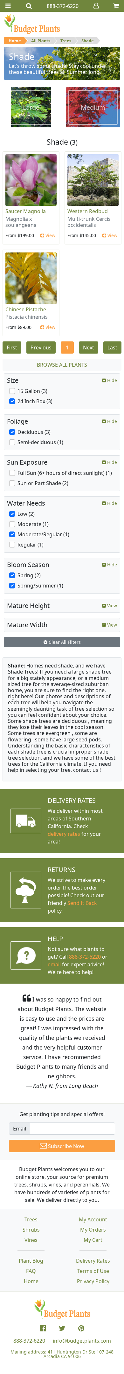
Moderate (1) (33, 524)
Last (112, 347)
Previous (41, 347)
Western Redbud (87, 211)
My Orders (93, 1229)
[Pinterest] (81, 1328)
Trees (65, 41)
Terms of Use (93, 1270)
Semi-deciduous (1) (40, 442)
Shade (87, 41)
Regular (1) (30, 544)
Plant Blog (31, 1260)
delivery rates (64, 833)
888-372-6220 (85, 956)
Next (88, 347)
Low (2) (26, 513)
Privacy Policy (93, 1281)
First (12, 347)
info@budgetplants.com (82, 1340)
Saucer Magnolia (25, 211)
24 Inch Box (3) (34, 401)
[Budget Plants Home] (32, 24)
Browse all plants (62, 364)
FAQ (31, 1270)
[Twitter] (62, 1328)
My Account (93, 1219)
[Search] (29, 6)
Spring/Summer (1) (40, 585)
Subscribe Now (65, 1146)
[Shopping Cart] (116, 6)
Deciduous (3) (34, 431)
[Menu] (8, 6)
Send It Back (82, 903)
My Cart (93, 1239)
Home (15, 41)
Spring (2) (29, 575)
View (49, 235)
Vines (31, 1239)
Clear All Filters (64, 642)
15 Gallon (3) (32, 391)
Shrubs (31, 1229)
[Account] (96, 6)
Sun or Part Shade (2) (42, 483)
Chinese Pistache (25, 309)
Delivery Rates (93, 1260)
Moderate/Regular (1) (43, 534)
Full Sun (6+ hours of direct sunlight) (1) (64, 472)
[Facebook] (43, 1328)
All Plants (40, 41)
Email (19, 1128)
